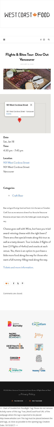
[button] (19, 120)
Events (8, 114)
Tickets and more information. (18, 267)
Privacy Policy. (28, 394)
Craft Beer (17, 196)
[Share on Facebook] (13, 283)
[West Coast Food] (27, 13)
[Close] (31, 105)
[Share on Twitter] (18, 283)
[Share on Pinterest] (22, 283)
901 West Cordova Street (16, 163)
